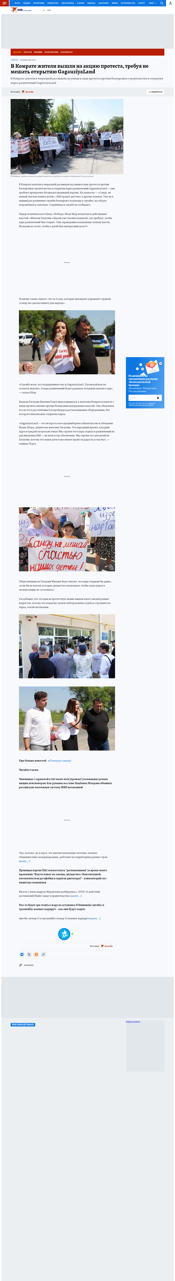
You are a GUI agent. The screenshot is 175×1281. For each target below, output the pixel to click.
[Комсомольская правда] (25, 10)
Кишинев (38, 52)
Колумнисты (67, 52)
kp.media (29, 91)
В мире (80, 3)
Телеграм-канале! (60, 761)
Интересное (28, 965)
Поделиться (156, 92)
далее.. (94, 918)
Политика (38, 3)
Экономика (67, 3)
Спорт (141, 3)
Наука (115, 3)
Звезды (91, 3)
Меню (4, 3)
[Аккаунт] (170, 3)
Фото (17, 3)
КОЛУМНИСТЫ (128, 3)
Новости (28, 52)
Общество (52, 3)
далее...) (25, 861)
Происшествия (51, 52)
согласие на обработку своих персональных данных (142, 404)
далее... (76, 896)
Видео (26, 3)
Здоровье (103, 3)
